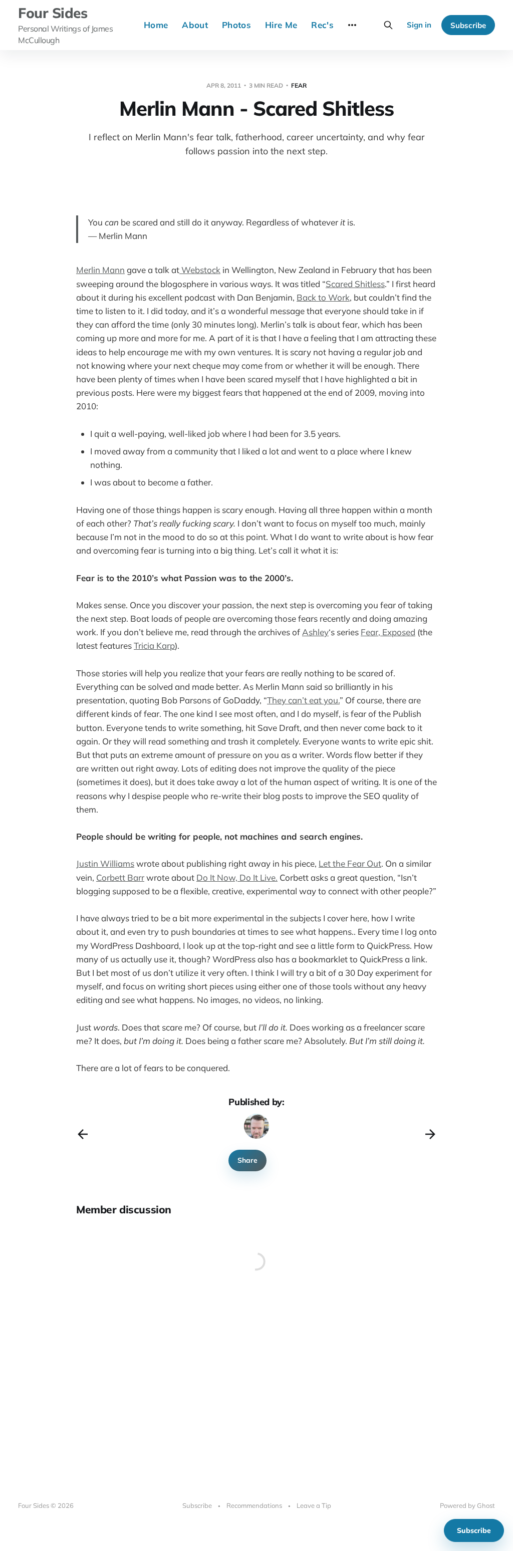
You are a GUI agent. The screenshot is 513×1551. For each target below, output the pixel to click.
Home (156, 25)
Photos (236, 25)
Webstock (199, 270)
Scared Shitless (355, 284)
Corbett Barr (120, 877)
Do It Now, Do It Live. (237, 877)
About (195, 25)
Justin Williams (105, 863)
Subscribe (468, 25)
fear (299, 85)
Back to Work (323, 297)
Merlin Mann (100, 270)
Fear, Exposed (388, 632)
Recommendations (254, 1505)
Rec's (322, 25)
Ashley (315, 632)
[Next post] (430, 1134)
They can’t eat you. (303, 700)
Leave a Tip (314, 1505)
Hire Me (281, 25)
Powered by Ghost (467, 1505)
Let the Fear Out (350, 863)
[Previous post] (82, 1134)
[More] (352, 25)
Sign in (419, 25)
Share (247, 1160)
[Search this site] (388, 25)
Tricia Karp (154, 645)
